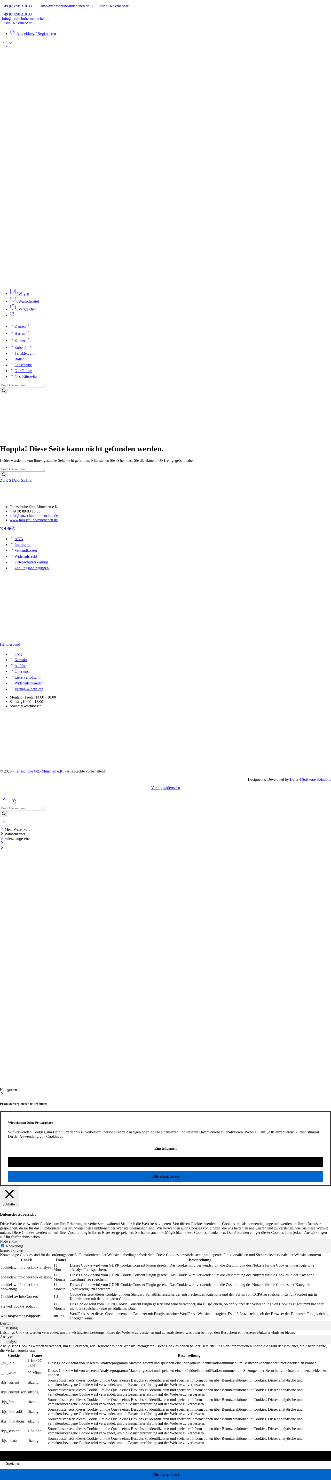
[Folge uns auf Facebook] (5, 529)
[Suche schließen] (4, 825)
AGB (19, 539)
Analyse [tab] (6, 1337)
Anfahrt (20, 666)
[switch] (2, 1327)
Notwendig (14, 1246)
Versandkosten (26, 550)
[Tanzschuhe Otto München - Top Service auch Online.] (165, 282)
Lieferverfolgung (27, 677)
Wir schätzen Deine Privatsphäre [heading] (30, 1122)
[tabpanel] (165, 1287)
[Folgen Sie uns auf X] (1, 529)
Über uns (22, 671)
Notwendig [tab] (8, 1241)
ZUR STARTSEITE (16, 480)
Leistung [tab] (6, 1323)
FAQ (18, 654)
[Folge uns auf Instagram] (13, 529)
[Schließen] (2, 829)
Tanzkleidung (25, 353)
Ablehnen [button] (165, 1162)
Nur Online (23, 371)
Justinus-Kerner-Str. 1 (114, 6)
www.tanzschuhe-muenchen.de (34, 520)
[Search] (4, 391)
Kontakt (21, 660)
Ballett (19, 359)
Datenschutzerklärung (31, 562)
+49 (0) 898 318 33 (16, 6)
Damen (20, 326)
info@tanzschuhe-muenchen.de (63, 6)
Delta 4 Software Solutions (310, 779)
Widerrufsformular (29, 683)
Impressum (23, 545)
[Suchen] (12, 315)
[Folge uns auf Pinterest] (9, 529)
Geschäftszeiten (27, 376)
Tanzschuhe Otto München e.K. (39, 771)
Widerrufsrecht (26, 556)
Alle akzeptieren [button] (165, 1176)
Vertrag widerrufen (29, 689)
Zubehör (21, 347)
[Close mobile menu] (2, 848)
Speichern (13, 1463)
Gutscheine (23, 365)
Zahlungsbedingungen (32, 568)
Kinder (20, 340)
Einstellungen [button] (165, 1148)
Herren (20, 333)
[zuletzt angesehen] (13, 803)
